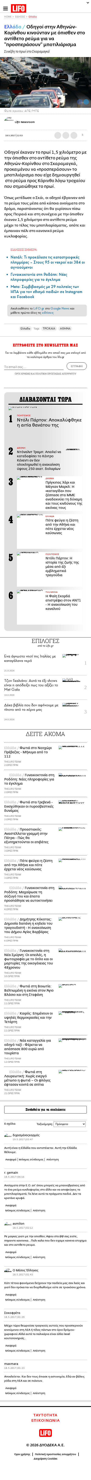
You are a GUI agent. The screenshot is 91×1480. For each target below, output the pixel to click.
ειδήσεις (48, 313)
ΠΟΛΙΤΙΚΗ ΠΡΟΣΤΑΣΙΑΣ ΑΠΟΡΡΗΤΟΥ (55, 373)
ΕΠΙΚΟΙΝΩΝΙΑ (45, 1421)
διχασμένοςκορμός (26, 1135)
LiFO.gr (38, 308)
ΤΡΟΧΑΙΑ (49, 328)
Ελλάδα (33, 16)
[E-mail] (73, 135)
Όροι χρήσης (22, 1454)
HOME (7, 16)
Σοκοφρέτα (12, 1313)
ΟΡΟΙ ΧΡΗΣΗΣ (22, 373)
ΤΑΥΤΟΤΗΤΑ (45, 1415)
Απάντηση (52, 1159)
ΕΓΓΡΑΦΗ (77, 366)
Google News (60, 308)
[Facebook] (80, 102)
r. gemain (11, 1173)
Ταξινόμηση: (45, 1124)
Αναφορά (11, 1159)
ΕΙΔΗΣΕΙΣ (20, 16)
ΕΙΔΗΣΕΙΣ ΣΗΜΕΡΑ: (24, 250)
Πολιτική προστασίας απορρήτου (55, 1454)
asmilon (18, 1223)
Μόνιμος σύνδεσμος (31, 1159)
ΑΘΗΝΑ (65, 328)
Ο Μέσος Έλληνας (25, 1270)
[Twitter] (86, 102)
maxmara (11, 1364)
